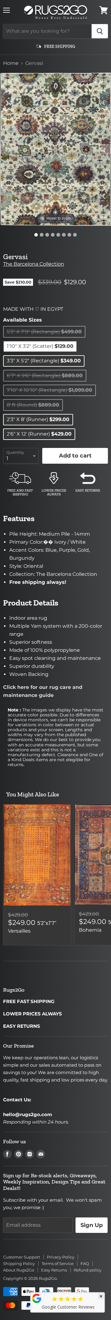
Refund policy (87, 1269)
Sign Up (91, 1225)
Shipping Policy (19, 1263)
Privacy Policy (60, 1257)
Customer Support (21, 1257)
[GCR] (36, 1298)
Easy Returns (54, 1269)
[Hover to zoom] (55, 149)
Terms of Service (58, 1263)
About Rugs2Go (18, 1269)
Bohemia (90, 930)
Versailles (19, 931)
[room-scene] (41, 235)
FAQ (84, 1263)
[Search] (100, 31)
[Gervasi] (36, 235)
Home (10, 63)
